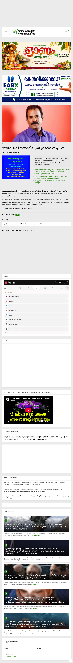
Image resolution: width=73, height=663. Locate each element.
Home (3, 144)
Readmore (37, 535)
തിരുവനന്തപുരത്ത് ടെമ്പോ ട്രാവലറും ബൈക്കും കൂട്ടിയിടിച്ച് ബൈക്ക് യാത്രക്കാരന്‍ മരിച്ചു (50, 177)
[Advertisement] (36, 14)
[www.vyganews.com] (24, 35)
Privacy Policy (9, 654)
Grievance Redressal (11, 656)
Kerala (10, 144)
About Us (38, 648)
